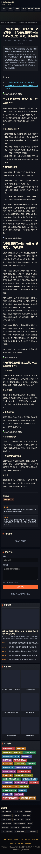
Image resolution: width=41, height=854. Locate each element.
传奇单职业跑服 (7, 794)
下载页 (24, 8)
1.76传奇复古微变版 (9, 771)
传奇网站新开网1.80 (20, 760)
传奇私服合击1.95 (8, 748)
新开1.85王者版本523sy (10, 786)
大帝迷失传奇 (20, 748)
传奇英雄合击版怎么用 (9, 790)
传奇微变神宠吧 (7, 775)
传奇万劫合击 (31, 764)
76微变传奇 (22, 790)
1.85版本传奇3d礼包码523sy (11, 779)
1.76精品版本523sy (24, 771)
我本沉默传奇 (18, 811)
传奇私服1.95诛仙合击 (29, 779)
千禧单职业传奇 (7, 783)
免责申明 (13, 843)
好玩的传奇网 (26, 815)
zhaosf (30, 823)
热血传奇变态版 (8, 500)
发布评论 (20, 587)
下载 (21, 839)
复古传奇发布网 (32, 831)
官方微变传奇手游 (29, 752)
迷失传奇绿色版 (19, 764)
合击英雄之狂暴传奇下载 (28, 798)
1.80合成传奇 (19, 794)
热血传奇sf (5, 827)
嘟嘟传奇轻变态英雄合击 (10, 798)
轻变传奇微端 (7, 760)
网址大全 (37, 8)
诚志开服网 (28, 811)
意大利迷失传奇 (26, 756)
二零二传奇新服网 (7, 831)
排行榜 (17, 8)
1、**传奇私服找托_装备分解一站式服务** (20, 82)
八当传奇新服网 (19, 831)
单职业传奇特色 (7, 764)
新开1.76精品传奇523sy (23, 767)
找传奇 (28, 819)
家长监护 (35, 839)
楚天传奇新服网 (6, 823)
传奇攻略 (30, 8)
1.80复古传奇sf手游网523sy (23, 775)
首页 (4, 8)
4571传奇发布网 (18, 819)
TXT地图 (28, 843)
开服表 (10, 8)
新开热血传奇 (26, 827)
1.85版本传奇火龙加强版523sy (12, 752)
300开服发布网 (6, 815)
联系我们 (20, 843)
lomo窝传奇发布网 (19, 823)
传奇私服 (16, 815)
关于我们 (27, 839)
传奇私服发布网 (6, 811)
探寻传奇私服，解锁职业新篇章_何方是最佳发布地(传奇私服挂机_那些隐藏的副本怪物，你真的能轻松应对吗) (20, 522)
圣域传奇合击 (24, 786)
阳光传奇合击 (34, 783)
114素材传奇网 (6, 819)
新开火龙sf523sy (8, 767)
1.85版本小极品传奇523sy (11, 756)
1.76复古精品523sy (21, 783)
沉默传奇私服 (15, 827)
